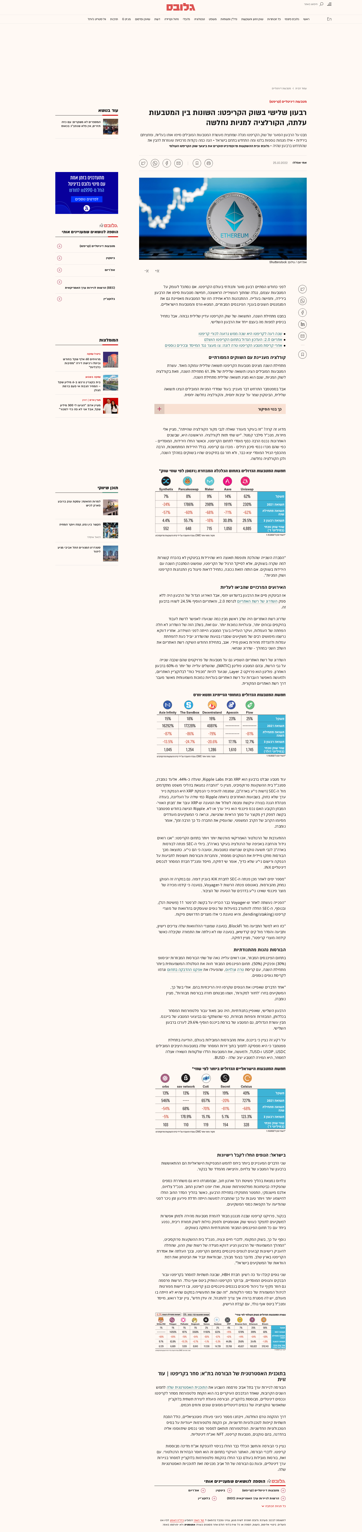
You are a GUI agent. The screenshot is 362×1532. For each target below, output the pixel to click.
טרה (240, 969)
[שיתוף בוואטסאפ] (155, 163)
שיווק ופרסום (142, 19)
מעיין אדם (95, 400)
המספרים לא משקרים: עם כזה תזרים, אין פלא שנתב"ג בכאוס (81, 124)
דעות (157, 19)
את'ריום (193, 1490)
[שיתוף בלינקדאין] (302, 324)
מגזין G (126, 19)
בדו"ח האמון (177, 1520)
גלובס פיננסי (292, 19)
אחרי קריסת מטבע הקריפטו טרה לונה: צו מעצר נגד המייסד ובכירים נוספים (223, 345)
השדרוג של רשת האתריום (257, 601)
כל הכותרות (274, 19)
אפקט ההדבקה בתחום (184, 969)
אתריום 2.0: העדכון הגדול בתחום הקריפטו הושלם (243, 339)
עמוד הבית (301, 88)
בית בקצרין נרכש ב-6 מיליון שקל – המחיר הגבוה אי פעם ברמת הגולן (79, 386)
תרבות (114, 19)
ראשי (306, 19)
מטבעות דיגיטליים (281, 88)
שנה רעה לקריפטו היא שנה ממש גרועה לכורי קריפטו (240, 333)
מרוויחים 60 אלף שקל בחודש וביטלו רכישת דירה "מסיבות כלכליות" (82, 363)
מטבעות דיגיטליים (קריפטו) (288, 101)
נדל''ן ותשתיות (229, 19)
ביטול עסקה (94, 354)
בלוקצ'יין (204, 1498)
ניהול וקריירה (171, 19)
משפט (212, 19)
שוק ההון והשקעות (252, 19)
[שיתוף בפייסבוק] (167, 163)
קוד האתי (199, 1520)
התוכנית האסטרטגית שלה (187, 1387)
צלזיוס (230, 969)
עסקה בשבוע (93, 377)
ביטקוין (220, 1490)
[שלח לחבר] (302, 336)
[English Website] (329, 18)
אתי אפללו (300, 162)
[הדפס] (208, 163)
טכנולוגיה (199, 19)
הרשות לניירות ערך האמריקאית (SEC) (253, 1498)
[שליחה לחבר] (178, 163)
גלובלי (186, 19)
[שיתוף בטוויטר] (143, 163)
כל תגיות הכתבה (275, 1506)
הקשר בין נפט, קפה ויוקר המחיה (80, 525)
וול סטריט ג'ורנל (97, 19)
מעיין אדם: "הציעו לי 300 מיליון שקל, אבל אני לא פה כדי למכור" (80, 407)
